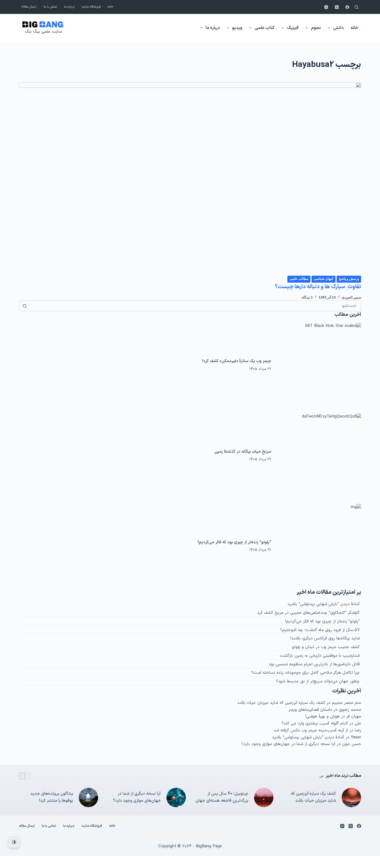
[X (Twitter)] (337, 7)
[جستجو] (356, 7)
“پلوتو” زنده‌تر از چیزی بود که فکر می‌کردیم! (234, 542)
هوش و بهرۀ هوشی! (322, 716)
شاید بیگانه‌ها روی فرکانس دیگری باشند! (325, 638)
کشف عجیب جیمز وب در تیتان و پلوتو (326, 647)
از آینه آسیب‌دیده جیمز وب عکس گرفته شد (310, 730)
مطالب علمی (299, 279)
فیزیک (292, 28)
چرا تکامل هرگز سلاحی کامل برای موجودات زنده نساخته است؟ (305, 673)
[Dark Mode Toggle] (13, 842)
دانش (338, 28)
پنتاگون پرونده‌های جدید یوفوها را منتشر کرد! (51, 797)
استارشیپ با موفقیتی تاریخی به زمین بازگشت (320, 656)
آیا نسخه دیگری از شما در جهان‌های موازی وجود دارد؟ (288, 744)
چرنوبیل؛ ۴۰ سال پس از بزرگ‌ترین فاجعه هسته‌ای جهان (222, 797)
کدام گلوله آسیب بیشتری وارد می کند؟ (315, 723)
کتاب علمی (265, 28)
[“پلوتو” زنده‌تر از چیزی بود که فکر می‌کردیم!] (319, 546)
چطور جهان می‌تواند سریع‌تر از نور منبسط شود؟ (318, 681)
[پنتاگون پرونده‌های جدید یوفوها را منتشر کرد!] (88, 797)
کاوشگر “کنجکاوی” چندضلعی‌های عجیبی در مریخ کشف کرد (308, 613)
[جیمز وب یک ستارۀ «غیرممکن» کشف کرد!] (319, 365)
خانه (110, 6)
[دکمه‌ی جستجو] (24, 306)
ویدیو (237, 28)
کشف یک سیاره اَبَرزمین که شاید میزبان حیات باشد (281, 703)
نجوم (316, 28)
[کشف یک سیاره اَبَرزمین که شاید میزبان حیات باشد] (351, 797)
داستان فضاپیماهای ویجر (310, 710)
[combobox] (194, 305)
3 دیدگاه (307, 297)
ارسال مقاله (29, 6)
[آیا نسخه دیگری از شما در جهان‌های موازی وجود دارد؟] (176, 797)
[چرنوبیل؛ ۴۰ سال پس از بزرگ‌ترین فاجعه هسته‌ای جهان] (263, 797)
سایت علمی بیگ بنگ (43, 31)
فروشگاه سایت (91, 6)
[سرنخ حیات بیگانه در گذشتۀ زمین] (319, 455)
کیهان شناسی (323, 279)
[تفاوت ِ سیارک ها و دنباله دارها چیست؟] (190, 178)
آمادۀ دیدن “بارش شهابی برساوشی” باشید (323, 604)
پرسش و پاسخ (349, 279)
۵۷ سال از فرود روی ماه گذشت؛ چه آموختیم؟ (320, 630)
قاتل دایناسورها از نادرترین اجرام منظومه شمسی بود (314, 664)
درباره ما (69, 6)
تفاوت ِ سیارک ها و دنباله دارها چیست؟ (318, 287)
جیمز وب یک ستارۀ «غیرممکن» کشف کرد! (236, 361)
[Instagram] (326, 7)
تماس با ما (50, 6)
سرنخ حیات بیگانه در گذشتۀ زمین (242, 451)
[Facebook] (347, 7)
